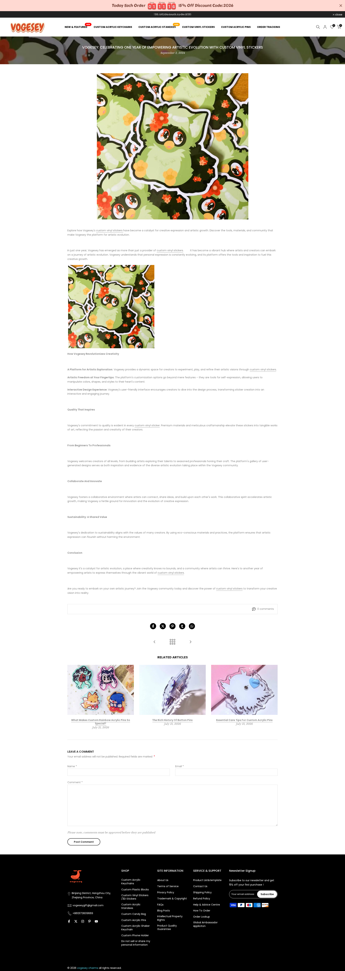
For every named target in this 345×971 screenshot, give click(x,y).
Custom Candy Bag (133, 914)
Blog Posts (163, 910)
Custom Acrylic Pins (133, 920)
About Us (162, 880)
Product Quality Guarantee (167, 927)
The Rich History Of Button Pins (172, 720)
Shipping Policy (202, 892)
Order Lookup (201, 916)
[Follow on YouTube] (96, 921)
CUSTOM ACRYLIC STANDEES (158, 27)
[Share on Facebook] (153, 626)
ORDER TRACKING (268, 27)
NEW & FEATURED (77, 27)
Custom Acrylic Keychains (131, 881)
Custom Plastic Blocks (135, 889)
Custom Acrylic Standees (131, 906)
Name (72, 766)
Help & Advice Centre (206, 904)
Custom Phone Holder (135, 935)
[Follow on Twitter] (75, 921)
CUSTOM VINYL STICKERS (198, 27)
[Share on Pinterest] (172, 626)
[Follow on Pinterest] (89, 921)
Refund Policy (201, 898)
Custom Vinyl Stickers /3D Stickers (134, 897)
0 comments (265, 609)
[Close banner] (340, 5)
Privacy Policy (165, 892)
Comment (75, 782)
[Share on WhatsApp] (192, 626)
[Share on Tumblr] (182, 626)
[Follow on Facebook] (69, 921)
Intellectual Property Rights (170, 918)
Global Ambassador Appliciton (205, 924)
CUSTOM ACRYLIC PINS (236, 27)
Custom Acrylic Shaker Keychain (135, 927)
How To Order (201, 910)
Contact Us (200, 886)
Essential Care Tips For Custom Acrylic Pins (244, 720)
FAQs (160, 904)
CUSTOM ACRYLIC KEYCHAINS (113, 27)
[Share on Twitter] (163, 626)
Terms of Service (168, 886)
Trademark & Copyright (172, 898)
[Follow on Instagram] (82, 921)
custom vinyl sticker (147, 425)
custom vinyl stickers (109, 230)
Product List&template (207, 880)
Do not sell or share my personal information (135, 943)
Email (179, 766)
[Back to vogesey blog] (172, 642)
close (8, 14)
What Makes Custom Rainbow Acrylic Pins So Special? (100, 721)
